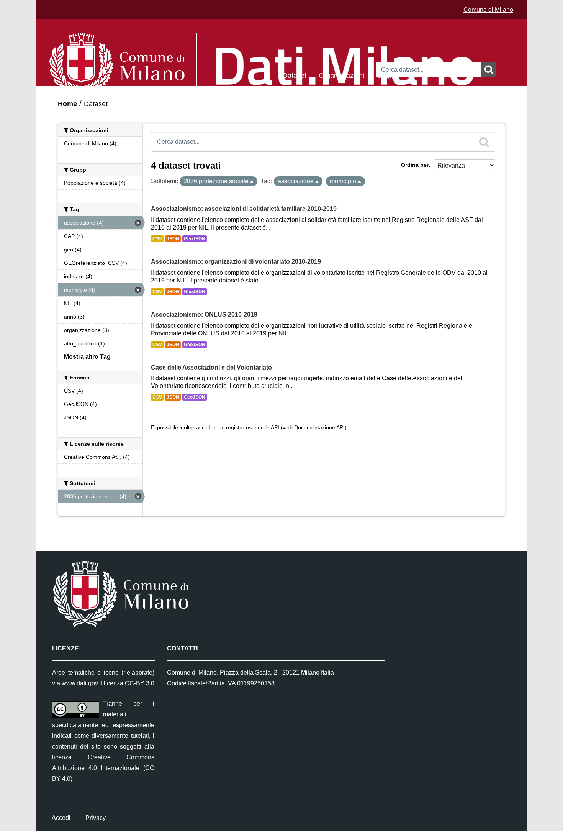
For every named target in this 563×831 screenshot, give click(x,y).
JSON (173, 238)
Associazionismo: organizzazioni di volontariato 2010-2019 (236, 261)
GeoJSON (194, 238)
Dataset (294, 75)
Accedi (61, 818)
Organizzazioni (341, 75)
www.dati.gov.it (82, 683)
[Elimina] (252, 181)
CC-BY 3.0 (139, 683)
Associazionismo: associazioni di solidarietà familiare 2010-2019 (244, 208)
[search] (484, 142)
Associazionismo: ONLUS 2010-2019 (204, 314)
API (275, 427)
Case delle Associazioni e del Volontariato (211, 367)
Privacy (95, 818)
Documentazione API (319, 427)
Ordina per (415, 165)
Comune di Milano (488, 10)
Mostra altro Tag (87, 356)
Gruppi (386, 75)
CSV (157, 238)
